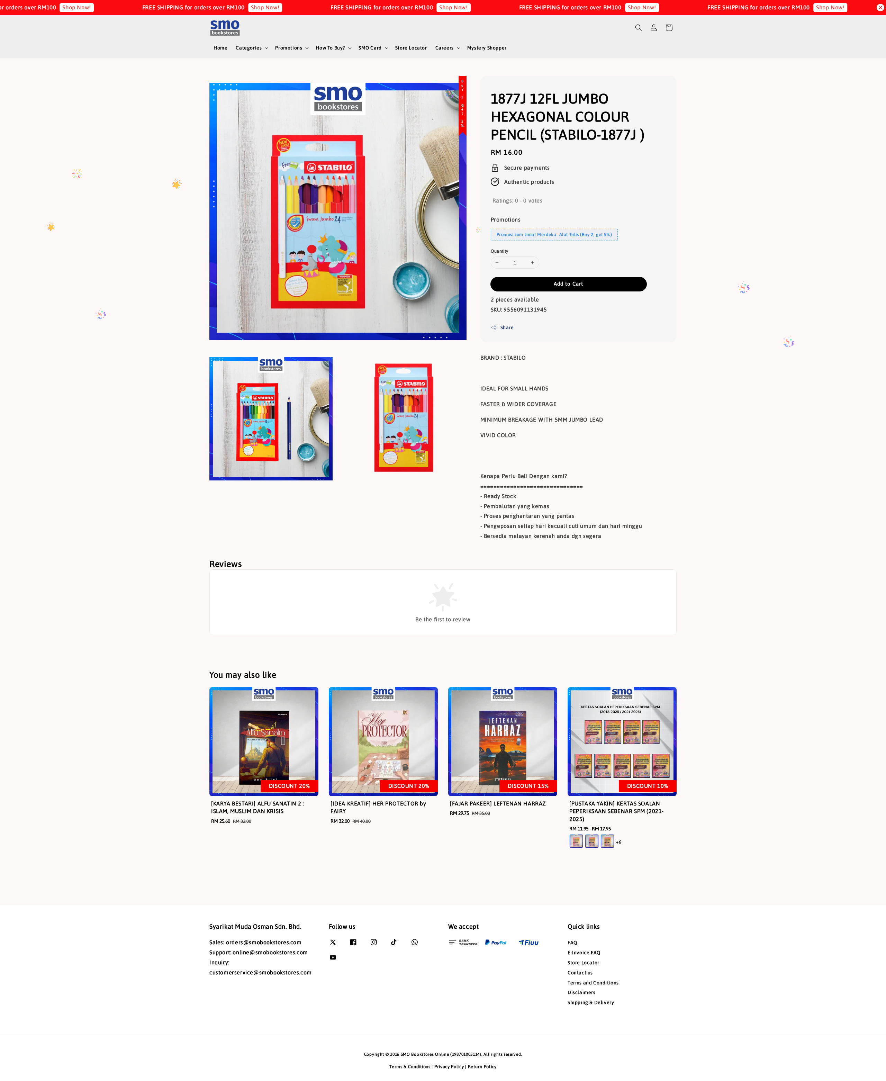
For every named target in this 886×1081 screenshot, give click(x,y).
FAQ (572, 942)
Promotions (288, 48)
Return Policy (482, 1066)
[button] (638, 27)
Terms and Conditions (593, 982)
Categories (249, 48)
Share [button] (507, 327)
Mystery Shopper (487, 48)
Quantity (499, 251)
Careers (444, 48)
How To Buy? (330, 48)
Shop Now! (199, 7)
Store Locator (411, 48)
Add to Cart (568, 284)
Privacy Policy (449, 1066)
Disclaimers (582, 992)
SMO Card (370, 48)
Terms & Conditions (410, 1066)
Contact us (580, 972)
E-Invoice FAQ (584, 952)
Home (220, 48)
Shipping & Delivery (591, 1002)
